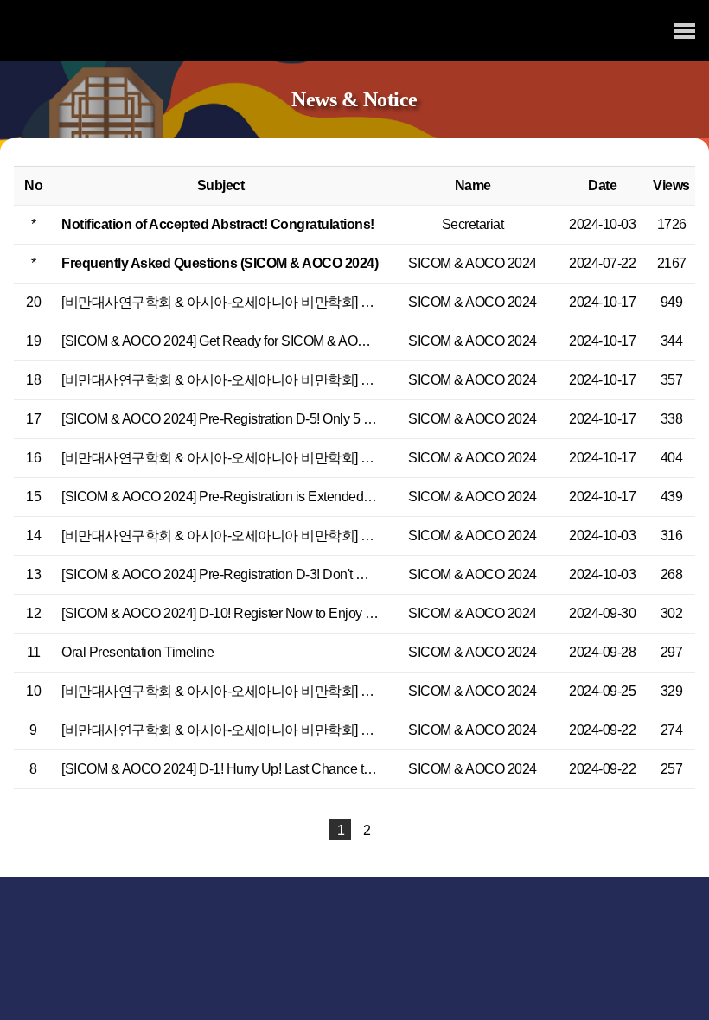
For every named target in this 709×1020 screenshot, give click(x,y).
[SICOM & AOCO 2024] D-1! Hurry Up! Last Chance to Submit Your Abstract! (278, 769)
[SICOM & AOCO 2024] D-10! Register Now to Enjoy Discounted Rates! (266, 613)
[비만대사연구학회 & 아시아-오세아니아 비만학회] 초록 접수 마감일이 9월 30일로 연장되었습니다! (351, 691)
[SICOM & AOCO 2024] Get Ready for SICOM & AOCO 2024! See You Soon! (281, 341)
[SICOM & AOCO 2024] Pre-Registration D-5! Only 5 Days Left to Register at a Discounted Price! (335, 418)
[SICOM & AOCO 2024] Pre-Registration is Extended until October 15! (260, 496)
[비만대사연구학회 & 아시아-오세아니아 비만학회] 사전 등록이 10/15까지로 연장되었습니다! (333, 457)
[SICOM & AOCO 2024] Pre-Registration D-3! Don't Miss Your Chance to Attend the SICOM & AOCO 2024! (365, 574)
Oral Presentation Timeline (137, 652)
